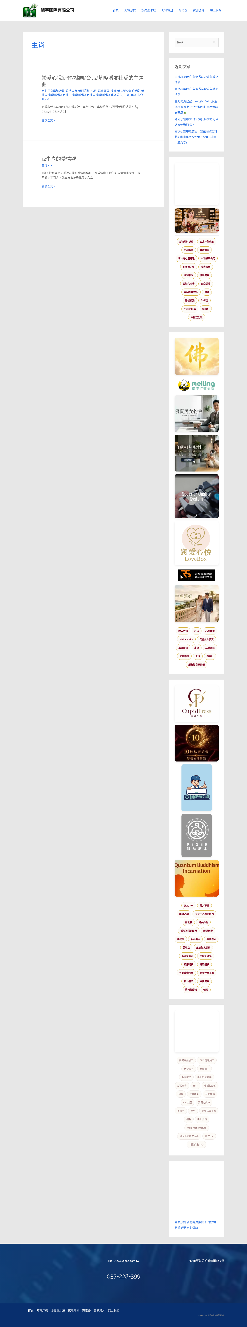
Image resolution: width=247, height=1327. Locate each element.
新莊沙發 (182, 1085)
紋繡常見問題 (203, 947)
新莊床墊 (186, 1077)
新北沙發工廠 (207, 972)
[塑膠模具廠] (197, 496)
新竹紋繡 (210, 1222)
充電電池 (167, 10)
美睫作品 (211, 939)
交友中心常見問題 (204, 914)
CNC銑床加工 (207, 1060)
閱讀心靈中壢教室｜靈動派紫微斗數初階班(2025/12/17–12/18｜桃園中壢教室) (196, 137)
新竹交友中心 (197, 1144)
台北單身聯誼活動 (53, 91)
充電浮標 (130, 10)
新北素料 (202, 1119)
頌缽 (206, 292)
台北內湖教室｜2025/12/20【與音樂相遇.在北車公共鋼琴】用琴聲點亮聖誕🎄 (196, 107)
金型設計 (194, 1094)
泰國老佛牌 (204, 1102)
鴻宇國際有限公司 (57, 10)
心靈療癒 (210, 631)
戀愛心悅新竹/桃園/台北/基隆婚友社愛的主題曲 (92, 81)
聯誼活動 (184, 914)
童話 (196, 647)
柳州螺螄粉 (191, 989)
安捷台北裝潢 (206, 639)
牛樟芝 (204, 300)
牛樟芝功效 (196, 317)
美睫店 (180, 939)
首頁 (116, 10)
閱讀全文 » (48, 120)
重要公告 (116, 95)
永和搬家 (188, 275)
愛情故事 (71, 91)
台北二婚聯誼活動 (74, 95)
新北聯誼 (188, 981)
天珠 (197, 656)
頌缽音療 (208, 930)
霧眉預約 (180, 1222)
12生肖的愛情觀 (59, 159)
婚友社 (210, 656)
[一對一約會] (197, 413)
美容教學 (205, 266)
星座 (133, 95)
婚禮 (113, 91)
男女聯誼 (204, 905)
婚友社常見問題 (196, 664)
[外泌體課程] (197, 220)
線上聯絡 (215, 10)
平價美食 (204, 981)
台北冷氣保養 (207, 241)
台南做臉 (205, 283)
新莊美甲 (195, 939)
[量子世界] (197, 878)
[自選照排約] (197, 453)
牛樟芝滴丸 (206, 956)
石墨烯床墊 (189, 266)
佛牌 (180, 1094)
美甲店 (186, 947)
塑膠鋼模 (188, 964)
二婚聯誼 (210, 647)
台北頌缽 (192, 1228)
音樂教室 (188, 1068)
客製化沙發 (189, 283)
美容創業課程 (191, 292)
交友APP (188, 905)
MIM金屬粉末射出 (189, 1136)
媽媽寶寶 (103, 91)
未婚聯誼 (184, 656)
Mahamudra (186, 639)
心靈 (94, 91)
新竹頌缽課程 (186, 241)
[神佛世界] (197, 356)
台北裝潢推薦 (186, 972)
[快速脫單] (197, 603)
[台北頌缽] (197, 835)
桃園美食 (204, 275)
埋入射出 (183, 631)
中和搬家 (188, 250)
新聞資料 (84, 91)
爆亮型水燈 (148, 10)
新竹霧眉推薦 (195, 1222)
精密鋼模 (204, 964)
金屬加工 (204, 1068)
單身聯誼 (183, 647)
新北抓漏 (210, 1094)
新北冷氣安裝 (204, 1077)
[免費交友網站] (197, 743)
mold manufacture (196, 1127)
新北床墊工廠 (209, 1111)
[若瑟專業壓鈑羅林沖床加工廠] (197, 575)
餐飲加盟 (204, 250)
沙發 (195, 1085)
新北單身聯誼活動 (128, 91)
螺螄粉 (205, 309)
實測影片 (198, 10)
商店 (196, 631)
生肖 (126, 95)
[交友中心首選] (197, 703)
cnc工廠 (187, 1102)
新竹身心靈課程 (186, 258)
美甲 (193, 1111)
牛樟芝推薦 (190, 309)
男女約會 (203, 922)
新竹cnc (209, 1136)
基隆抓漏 (190, 300)
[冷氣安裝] (197, 787)
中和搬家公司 (208, 258)
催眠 (205, 989)
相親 (188, 1119)
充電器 (183, 10)
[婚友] (197, 543)
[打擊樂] (197, 385)
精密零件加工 (186, 1060)
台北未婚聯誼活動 (98, 95)
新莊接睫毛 (187, 956)
